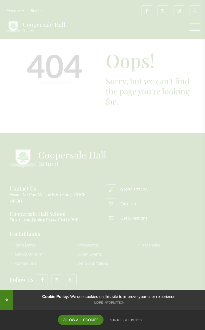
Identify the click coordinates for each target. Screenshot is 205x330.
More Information (109, 302)
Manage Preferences (126, 320)
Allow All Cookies (80, 320)
